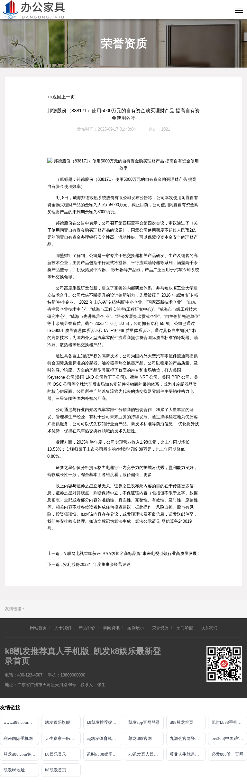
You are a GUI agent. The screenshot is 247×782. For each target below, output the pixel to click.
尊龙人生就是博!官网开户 (187, 754)
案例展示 (135, 627)
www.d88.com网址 (20, 722)
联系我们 (209, 627)
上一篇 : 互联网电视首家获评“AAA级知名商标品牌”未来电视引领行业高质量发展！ (124, 553)
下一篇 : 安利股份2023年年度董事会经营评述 (89, 564)
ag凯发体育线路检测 (104, 738)
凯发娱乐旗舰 (57, 722)
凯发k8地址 (14, 770)
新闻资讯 (111, 627)
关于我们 (63, 627)
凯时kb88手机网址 (229, 722)
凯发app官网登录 (144, 722)
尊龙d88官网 (140, 738)
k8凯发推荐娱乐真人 (104, 722)
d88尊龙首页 (181, 722)
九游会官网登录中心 (187, 738)
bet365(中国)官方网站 (229, 738)
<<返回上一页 (61, 97)
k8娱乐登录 (55, 754)
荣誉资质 (160, 627)
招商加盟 (184, 627)
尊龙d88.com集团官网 (21, 754)
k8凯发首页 (55, 770)
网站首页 (38, 627)
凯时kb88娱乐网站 (104, 754)
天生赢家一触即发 (61, 738)
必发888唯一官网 (227, 754)
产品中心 (86, 627)
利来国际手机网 (18, 738)
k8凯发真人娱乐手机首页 (146, 754)
